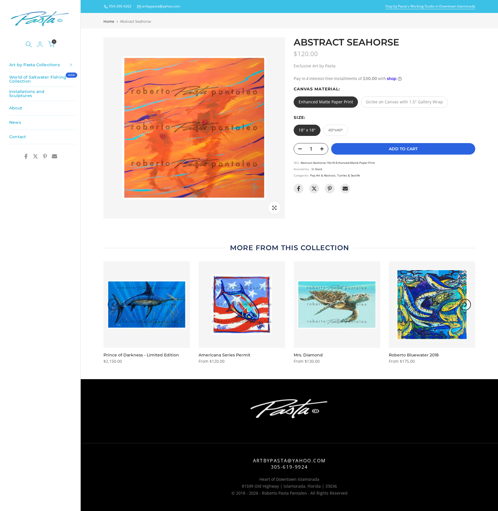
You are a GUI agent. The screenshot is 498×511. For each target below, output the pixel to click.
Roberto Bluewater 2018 (414, 355)
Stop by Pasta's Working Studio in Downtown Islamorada (430, 6)
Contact (17, 136)
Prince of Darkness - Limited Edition (141, 355)
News (15, 122)
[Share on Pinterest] (45, 156)
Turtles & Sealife (348, 175)
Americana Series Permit (224, 355)
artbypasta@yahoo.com (161, 6)
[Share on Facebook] (26, 156)
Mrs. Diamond (308, 355)
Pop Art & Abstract (322, 175)
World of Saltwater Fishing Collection (42, 78)
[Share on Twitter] (35, 156)
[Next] (465, 304)
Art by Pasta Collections (34, 64)
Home (108, 21)
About (15, 108)
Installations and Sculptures (26, 93)
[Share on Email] (54, 156)
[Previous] (113, 304)
